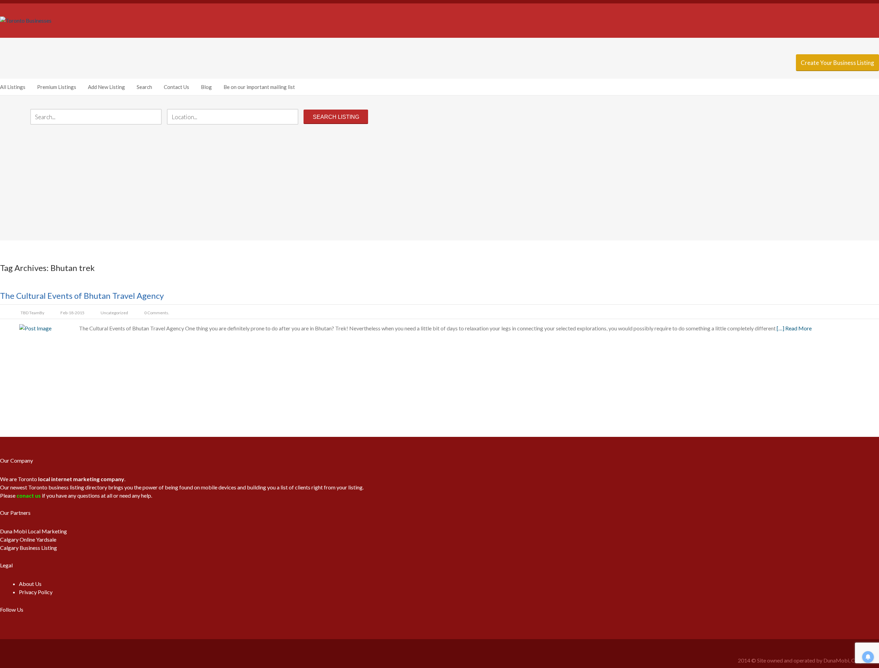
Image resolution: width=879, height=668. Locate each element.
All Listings (12, 87)
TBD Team (30, 312)
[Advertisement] (439, 183)
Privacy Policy (36, 592)
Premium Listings (56, 87)
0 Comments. (156, 312)
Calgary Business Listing (28, 547)
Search (144, 87)
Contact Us (176, 87)
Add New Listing (106, 87)
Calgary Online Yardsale (28, 539)
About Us (30, 583)
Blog (206, 87)
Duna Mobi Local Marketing (33, 531)
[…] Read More (794, 328)
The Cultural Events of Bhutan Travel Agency (82, 296)
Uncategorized (114, 312)
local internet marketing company (81, 479)
